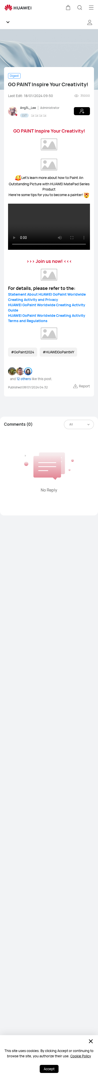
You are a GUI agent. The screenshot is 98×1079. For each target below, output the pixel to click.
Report (84, 386)
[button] (68, 7)
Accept (49, 1069)
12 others (24, 379)
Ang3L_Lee (28, 108)
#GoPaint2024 (22, 352)
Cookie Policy (80, 1056)
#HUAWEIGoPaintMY (58, 352)
